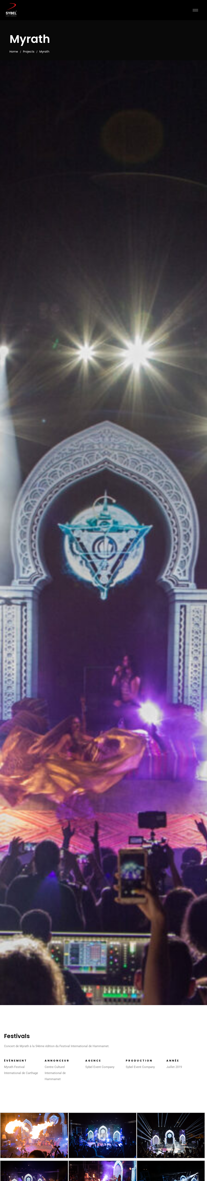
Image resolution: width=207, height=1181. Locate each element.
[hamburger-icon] (195, 10)
